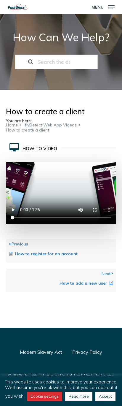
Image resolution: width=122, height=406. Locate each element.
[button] (103, 6)
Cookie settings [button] (44, 396)
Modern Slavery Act (41, 352)
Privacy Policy (87, 352)
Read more (79, 396)
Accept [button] (105, 396)
